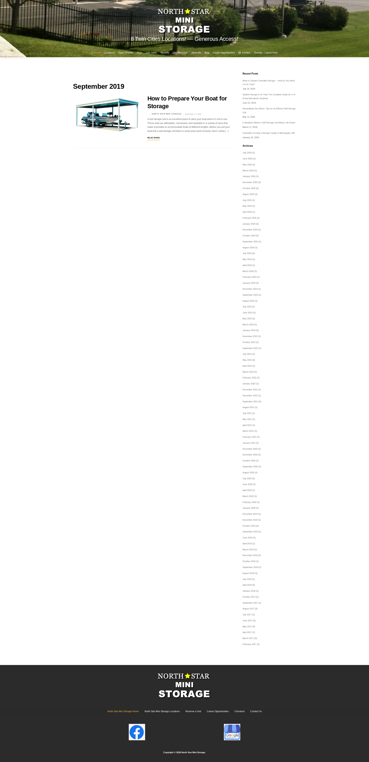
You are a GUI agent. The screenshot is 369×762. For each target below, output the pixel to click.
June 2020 (247, 484)
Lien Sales (151, 52)
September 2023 (250, 295)
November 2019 (250, 520)
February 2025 (249, 218)
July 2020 (247, 478)
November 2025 (250, 182)
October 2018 (249, 561)
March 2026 (248, 170)
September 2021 (250, 401)
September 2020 (250, 466)
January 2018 (249, 591)
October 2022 (249, 342)
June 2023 (247, 312)
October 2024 (249, 235)
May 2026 (247, 164)
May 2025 (247, 206)
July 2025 (247, 200)
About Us (196, 52)
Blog (206, 52)
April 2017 (247, 632)
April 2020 (247, 490)
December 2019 (250, 514)
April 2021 (247, 425)
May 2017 (247, 626)
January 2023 (249, 330)
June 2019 (247, 537)
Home (97, 52)
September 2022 (250, 348)
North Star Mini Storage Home (123, 711)
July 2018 (247, 579)
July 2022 (247, 354)
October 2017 (249, 597)
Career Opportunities (224, 52)
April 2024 (247, 265)
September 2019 (250, 531)
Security (165, 52)
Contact (246, 52)
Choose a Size (180, 52)
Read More (153, 138)
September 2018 (250, 567)
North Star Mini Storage (166, 114)
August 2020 (248, 472)
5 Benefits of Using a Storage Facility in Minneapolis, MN (269, 133)
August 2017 (248, 608)
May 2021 (247, 419)
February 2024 (249, 277)
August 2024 (248, 247)
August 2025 (248, 194)
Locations (109, 52)
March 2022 (248, 372)
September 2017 (250, 603)
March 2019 (248, 549)
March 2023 (248, 324)
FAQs (139, 52)
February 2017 (249, 644)
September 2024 (250, 241)
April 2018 (247, 585)
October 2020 (249, 460)
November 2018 (250, 555)
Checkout (239, 711)
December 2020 (250, 449)
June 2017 (247, 620)
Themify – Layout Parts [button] (266, 52)
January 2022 (249, 383)
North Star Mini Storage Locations (162, 711)
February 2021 (249, 437)
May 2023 (247, 318)
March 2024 (248, 271)
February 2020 (249, 502)
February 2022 (249, 377)
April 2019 (247, 543)
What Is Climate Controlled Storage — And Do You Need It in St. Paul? (269, 82)
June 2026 (247, 158)
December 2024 (250, 229)
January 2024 (249, 283)
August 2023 (248, 301)
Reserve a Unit (193, 711)
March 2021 (248, 431)
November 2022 (250, 336)
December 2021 (250, 389)
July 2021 (247, 413)
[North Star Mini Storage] (184, 19)
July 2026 (247, 152)
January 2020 (249, 508)
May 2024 (247, 259)
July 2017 (247, 614)
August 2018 (248, 573)
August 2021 (248, 407)
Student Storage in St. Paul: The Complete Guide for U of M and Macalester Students (269, 96)
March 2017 (248, 638)
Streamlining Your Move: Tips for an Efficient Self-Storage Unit (269, 110)
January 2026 (249, 176)
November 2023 (250, 289)
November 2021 (250, 395)
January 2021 (249, 443)
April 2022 (247, 366)
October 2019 (249, 526)
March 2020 (248, 496)
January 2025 (249, 224)
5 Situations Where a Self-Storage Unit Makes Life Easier (269, 122)
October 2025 (249, 188)
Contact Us (256, 711)
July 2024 (247, 253)
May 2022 (247, 360)
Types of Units (125, 52)
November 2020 (250, 454)
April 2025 (247, 212)
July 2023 (247, 306)
